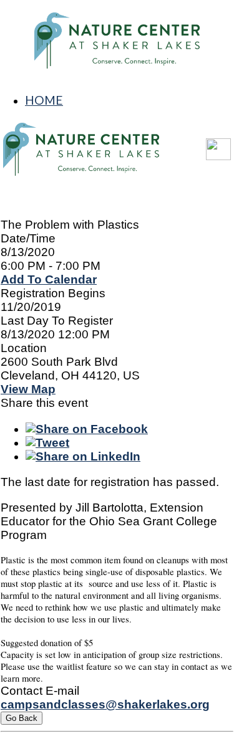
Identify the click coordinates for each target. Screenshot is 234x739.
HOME (44, 100)
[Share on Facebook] (87, 429)
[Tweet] (47, 442)
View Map (28, 389)
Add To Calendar (49, 279)
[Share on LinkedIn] (83, 456)
